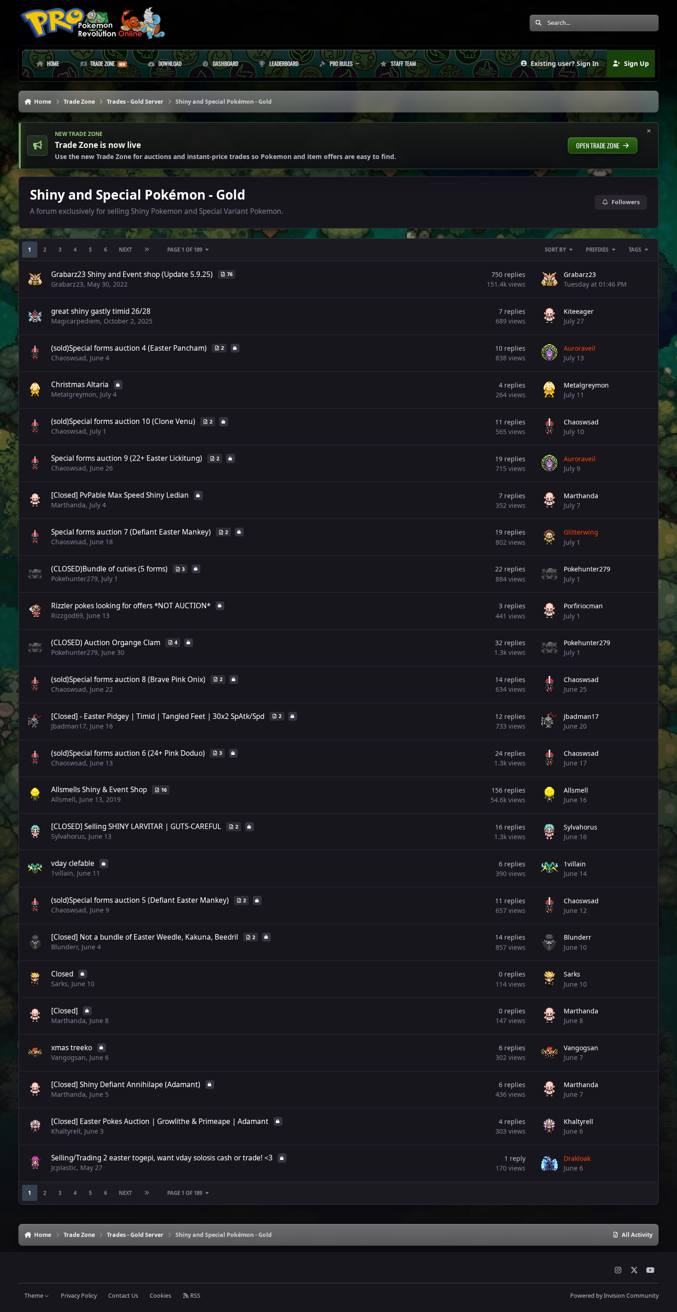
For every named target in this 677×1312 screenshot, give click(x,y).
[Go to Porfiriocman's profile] (549, 611)
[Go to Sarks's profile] (549, 979)
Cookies (160, 1296)
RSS (194, 1296)
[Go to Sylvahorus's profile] (549, 832)
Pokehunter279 (74, 578)
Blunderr (64, 946)
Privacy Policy (79, 1296)
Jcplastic (63, 1167)
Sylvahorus (68, 836)
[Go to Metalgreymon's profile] (549, 390)
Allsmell (63, 799)
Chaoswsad (68, 357)
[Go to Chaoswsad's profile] (549, 427)
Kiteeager (579, 311)
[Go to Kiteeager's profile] (549, 316)
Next (125, 249)
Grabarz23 (67, 284)
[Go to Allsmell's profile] (549, 795)
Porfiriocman (583, 605)
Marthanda (68, 504)
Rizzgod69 (67, 615)
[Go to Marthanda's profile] (549, 500)
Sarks (59, 983)
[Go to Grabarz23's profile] (549, 279)
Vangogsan (68, 1057)
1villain (62, 873)
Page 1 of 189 (184, 249)
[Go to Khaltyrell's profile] (549, 1126)
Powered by (614, 1296)
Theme (34, 1296)
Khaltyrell (66, 1131)
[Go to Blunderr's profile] (549, 942)
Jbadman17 (68, 726)
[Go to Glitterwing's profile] (549, 537)
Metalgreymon (73, 394)
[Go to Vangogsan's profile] (549, 1052)
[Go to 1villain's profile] (549, 868)
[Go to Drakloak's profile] (549, 1163)
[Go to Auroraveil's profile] (549, 353)
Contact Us (123, 1296)
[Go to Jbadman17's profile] (549, 721)
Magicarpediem (75, 321)
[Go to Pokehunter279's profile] (549, 574)
